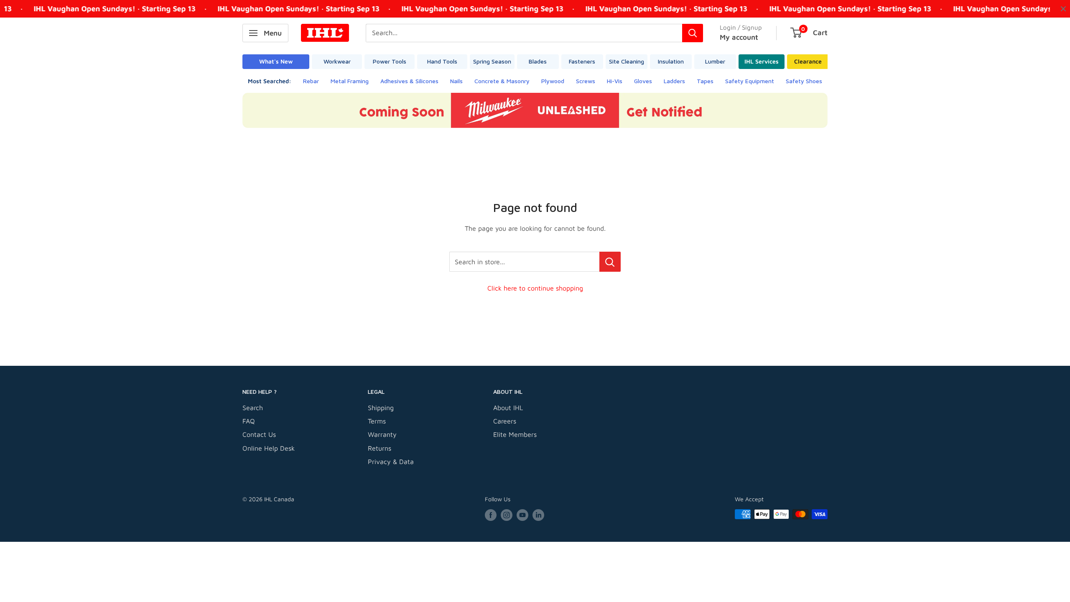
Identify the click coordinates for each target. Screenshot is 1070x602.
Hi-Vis (614, 80)
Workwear (337, 61)
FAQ (248, 421)
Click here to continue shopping (535, 288)
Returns (379, 448)
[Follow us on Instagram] (506, 515)
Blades (538, 61)
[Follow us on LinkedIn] (538, 515)
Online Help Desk (268, 448)
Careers (504, 421)
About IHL (508, 407)
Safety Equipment (749, 80)
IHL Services (761, 61)
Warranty (382, 434)
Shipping (381, 407)
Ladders (674, 80)
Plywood (552, 80)
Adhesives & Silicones (409, 80)
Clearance (808, 61)
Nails (456, 80)
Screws (585, 80)
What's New (276, 61)
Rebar (311, 80)
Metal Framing (350, 80)
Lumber (715, 61)
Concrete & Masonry (502, 80)
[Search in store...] (610, 262)
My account (739, 37)
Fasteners (582, 61)
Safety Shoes (804, 80)
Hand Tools (442, 61)
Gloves (643, 80)
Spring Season (492, 61)
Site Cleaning (626, 61)
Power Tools (389, 61)
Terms (377, 421)
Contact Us (259, 434)
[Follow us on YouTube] (522, 515)
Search (252, 407)
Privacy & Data (391, 461)
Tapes (705, 80)
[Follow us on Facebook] (491, 515)
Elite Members (515, 434)
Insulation (671, 61)
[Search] (692, 33)
